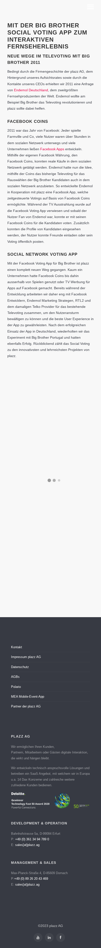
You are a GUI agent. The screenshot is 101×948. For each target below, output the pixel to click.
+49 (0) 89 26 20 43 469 (31, 878)
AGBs (15, 677)
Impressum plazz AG (26, 657)
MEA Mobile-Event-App (27, 696)
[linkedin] (49, 937)
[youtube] (38, 937)
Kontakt (16, 647)
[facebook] (60, 937)
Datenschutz (20, 667)
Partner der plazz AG (26, 706)
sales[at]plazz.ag (27, 845)
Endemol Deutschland (31, 90)
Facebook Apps (52, 149)
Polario (16, 687)
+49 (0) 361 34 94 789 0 (32, 839)
